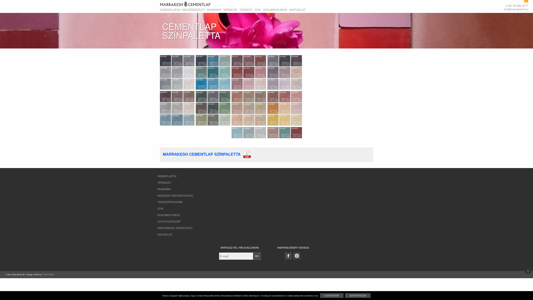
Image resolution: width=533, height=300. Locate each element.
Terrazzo (164, 182)
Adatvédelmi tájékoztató (175, 228)
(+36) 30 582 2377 (516, 5)
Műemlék (230, 10)
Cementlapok (170, 10)
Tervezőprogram (170, 202)
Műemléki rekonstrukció (175, 195)
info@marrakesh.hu (516, 9)
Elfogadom (332, 295)
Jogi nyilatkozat (169, 221)
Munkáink (214, 10)
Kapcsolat (297, 10)
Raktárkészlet (193, 10)
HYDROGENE (48, 274)
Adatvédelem (358, 295)
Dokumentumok (275, 10)
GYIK (257, 10)
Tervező (245, 10)
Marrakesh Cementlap (185, 4)
